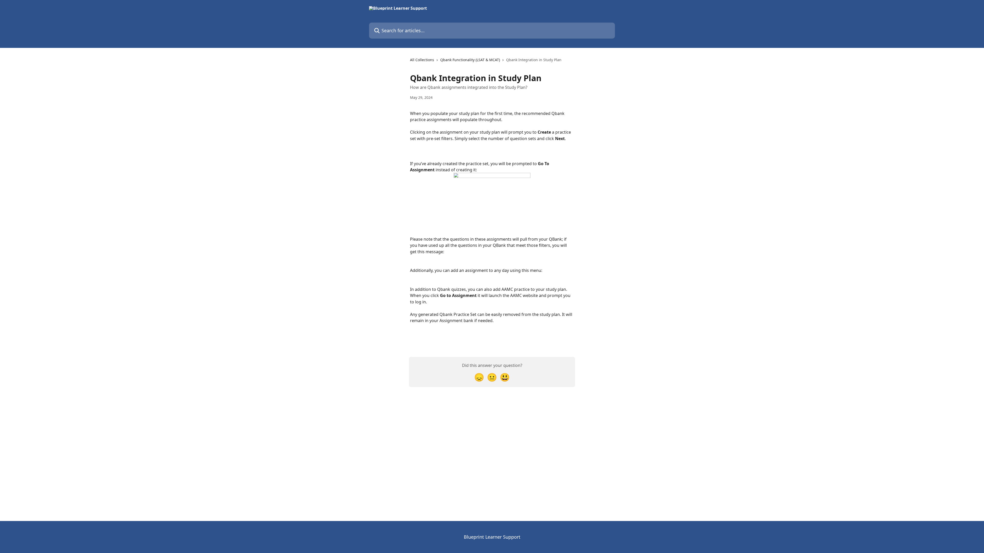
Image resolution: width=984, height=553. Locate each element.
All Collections (422, 59)
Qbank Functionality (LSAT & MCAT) (470, 59)
